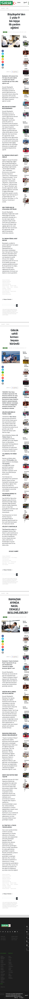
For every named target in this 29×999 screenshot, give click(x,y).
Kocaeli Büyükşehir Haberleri (3, 978)
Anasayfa (3, 8)
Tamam (21, 997)
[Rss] (13, 931)
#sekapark (4, 288)
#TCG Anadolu (14, 557)
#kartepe (9, 288)
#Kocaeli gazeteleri (6, 292)
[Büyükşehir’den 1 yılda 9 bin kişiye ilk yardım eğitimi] (11, 41)
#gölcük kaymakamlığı (6, 284)
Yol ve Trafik (10, 960)
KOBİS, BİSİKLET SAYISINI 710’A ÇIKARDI (26, 43)
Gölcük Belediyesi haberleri (3, 957)
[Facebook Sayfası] (1, 931)
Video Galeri (27, 934)
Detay (16, 997)
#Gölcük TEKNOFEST (6, 556)
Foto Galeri (27, 928)
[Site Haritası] (16, 931)
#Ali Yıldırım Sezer (6, 561)
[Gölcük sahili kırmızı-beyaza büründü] (11, 357)
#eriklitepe (16, 287)
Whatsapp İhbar (14, 938)
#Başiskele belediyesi (6, 281)
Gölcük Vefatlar (2, 969)
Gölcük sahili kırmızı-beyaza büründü (26, 141)
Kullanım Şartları (14, 936)
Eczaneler (10, 964)
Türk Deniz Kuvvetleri (8, 529)
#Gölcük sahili (13, 561)
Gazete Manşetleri (11, 977)
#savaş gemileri (11, 563)
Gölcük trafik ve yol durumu (3, 965)
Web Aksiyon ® (25, 995)
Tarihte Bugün (10, 968)
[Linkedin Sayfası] (11, 931)
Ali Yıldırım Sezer (10, 436)
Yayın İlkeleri (3, 938)
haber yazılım (2, 997)
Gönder (17, 305)
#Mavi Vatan (4, 563)
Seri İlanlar (11, 972)
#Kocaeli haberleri (6, 291)
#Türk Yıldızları (5, 564)
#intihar (8, 287)
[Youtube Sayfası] (8, 931)
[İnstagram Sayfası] (6, 931)
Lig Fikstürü (11, 966)
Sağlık (7, 8)
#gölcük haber (13, 291)
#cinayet (4, 287)
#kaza (11, 287)
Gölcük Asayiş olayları (2, 961)
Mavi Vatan (13, 417)
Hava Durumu (10, 957)
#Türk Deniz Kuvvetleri (6, 560)
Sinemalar (10, 970)
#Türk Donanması (5, 559)
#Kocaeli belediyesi (6, 280)
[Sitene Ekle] (18, 931)
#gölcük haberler (5, 285)
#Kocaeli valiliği (13, 285)
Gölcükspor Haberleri (3, 974)
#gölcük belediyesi (6, 282)
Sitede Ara (3, 987)
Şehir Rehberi (10, 974)
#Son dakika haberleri (6, 289)
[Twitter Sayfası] (4, 931)
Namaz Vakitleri (10, 962)
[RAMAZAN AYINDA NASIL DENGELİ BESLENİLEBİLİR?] (11, 626)
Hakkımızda (3, 936)
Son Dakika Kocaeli (3, 972)
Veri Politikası (3, 939)
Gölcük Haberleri (2, 981)
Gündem (7, 324)
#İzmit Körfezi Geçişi (6, 557)
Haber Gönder (14, 939)
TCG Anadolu (10, 460)
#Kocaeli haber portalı (6, 294)
